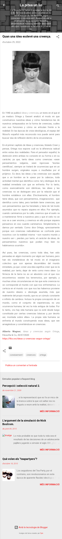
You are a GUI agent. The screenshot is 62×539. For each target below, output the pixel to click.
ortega (43, 355)
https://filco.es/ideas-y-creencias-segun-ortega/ (26, 338)
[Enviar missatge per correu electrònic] (10, 349)
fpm (41, 533)
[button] (58, 37)
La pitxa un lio (31, 5)
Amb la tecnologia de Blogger (33, 527)
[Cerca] (58, 6)
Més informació (50, 411)
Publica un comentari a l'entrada (21, 365)
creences (31, 355)
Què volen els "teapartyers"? (19, 458)
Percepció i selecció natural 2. (21, 385)
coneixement (16, 355)
